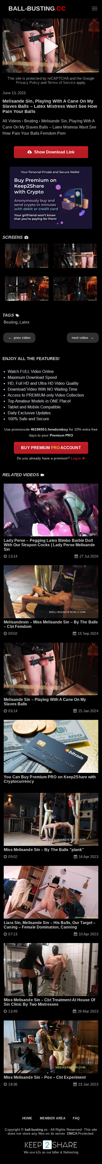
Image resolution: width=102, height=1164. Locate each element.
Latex (24, 322)
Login (76, 458)
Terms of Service (62, 82)
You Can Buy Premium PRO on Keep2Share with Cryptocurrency (50, 779)
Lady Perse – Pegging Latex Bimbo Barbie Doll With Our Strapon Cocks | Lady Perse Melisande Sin (49, 544)
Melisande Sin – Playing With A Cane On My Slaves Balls (45, 701)
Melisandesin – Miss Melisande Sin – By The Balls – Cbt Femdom (51, 624)
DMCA (72, 1133)
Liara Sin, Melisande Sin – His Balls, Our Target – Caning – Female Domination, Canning (50, 925)
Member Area (53, 1118)
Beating (11, 322)
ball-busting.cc (36, 1129)
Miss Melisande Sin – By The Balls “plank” (44, 850)
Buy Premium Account (51, 448)
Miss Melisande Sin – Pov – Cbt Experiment (45, 1077)
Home (27, 1118)
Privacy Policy (27, 82)
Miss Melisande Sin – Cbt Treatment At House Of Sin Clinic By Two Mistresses (49, 1002)
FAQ (76, 1118)
